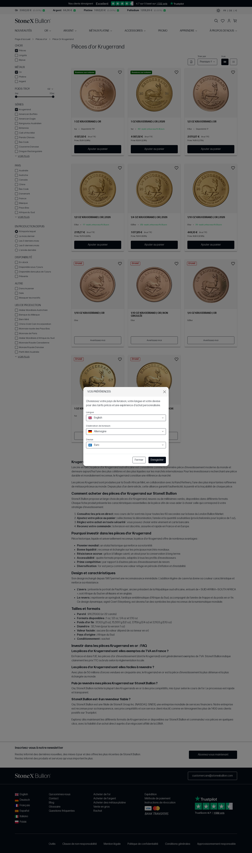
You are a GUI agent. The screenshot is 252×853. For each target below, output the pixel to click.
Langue (90, 412)
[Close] (164, 392)
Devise (89, 439)
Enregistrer (157, 460)
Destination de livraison (98, 425)
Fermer (139, 460)
